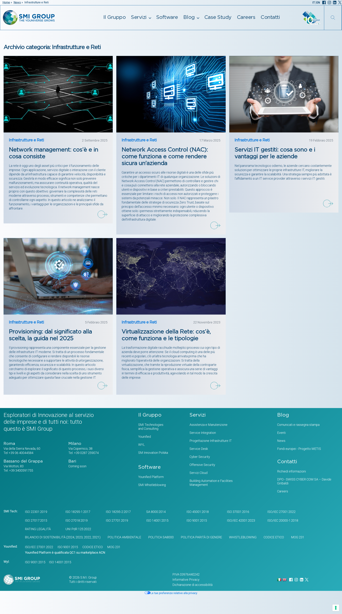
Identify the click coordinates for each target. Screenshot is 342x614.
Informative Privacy (186, 579)
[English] (284, 579)
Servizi (139, 17)
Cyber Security (200, 457)
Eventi (281, 433)
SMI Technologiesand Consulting (150, 426)
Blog (189, 17)
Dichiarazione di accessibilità (192, 585)
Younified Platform (151, 477)
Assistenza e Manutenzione (208, 425)
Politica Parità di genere (201, 537)
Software (167, 17)
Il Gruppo (114, 17)
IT (313, 2)
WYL (141, 444)
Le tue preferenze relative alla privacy (173, 593)
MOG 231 (297, 537)
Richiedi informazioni (291, 471)
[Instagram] (329, 2)
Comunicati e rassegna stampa (298, 425)
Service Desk (199, 449)
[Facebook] (324, 2)
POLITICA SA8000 (161, 537)
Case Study (218, 17)
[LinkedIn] (335, 2)
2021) (96, 537)
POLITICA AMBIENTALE (124, 537)
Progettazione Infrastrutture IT (211, 441)
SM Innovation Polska (153, 452)
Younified (144, 436)
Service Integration (203, 433)
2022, (87, 537)
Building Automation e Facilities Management (211, 483)
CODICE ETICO (274, 537)
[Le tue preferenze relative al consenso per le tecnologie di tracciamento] (335, 607)
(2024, (70, 537)
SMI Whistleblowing (152, 485)
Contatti (270, 17)
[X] (340, 2)
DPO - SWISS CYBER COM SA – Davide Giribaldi (304, 481)
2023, (79, 537)
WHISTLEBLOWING (242, 537)
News (17, 2)
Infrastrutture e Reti (26, 140)
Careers (246, 17)
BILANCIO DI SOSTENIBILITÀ (45, 537)
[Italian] (279, 579)
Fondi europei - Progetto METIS (299, 449)
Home (6, 2)
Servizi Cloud (199, 473)
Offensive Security (202, 465)
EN (318, 2)
